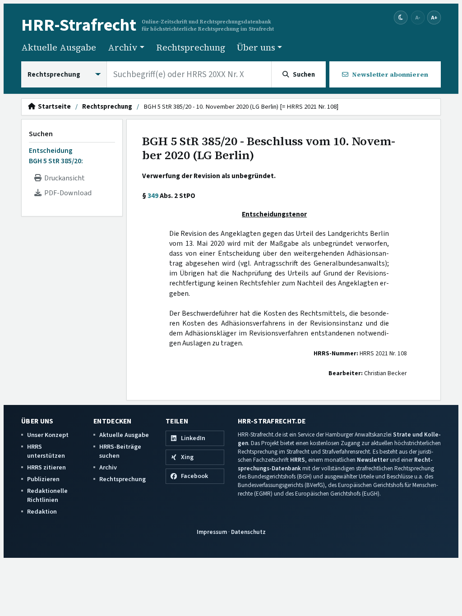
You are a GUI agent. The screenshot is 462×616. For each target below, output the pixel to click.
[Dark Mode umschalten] (401, 18)
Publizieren (43, 479)
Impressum (212, 532)
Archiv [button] (123, 47)
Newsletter (372, 459)
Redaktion (42, 511)
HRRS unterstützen (46, 451)
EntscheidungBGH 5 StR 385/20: (56, 155)
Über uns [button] (256, 47)
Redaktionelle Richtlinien (47, 495)
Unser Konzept (48, 435)
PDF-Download (67, 193)
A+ (434, 17)
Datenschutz (248, 532)
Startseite (53, 107)
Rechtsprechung (190, 47)
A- (417, 17)
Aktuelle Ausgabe (58, 47)
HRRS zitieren (46, 467)
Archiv (108, 467)
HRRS (297, 459)
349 (153, 196)
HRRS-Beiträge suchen (120, 451)
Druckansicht (63, 178)
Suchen (41, 134)
